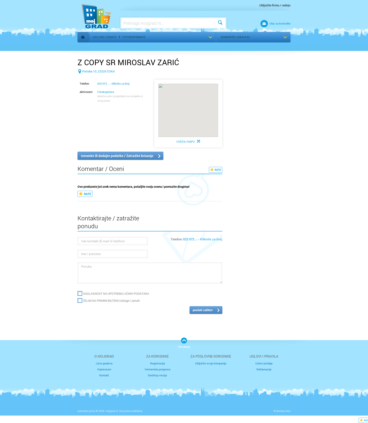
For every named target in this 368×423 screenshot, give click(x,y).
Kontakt (104, 375)
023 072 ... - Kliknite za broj (113, 83)
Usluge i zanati (104, 37)
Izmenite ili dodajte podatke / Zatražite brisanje (117, 155)
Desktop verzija (157, 375)
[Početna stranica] (83, 37)
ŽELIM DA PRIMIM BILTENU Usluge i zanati (111, 301)
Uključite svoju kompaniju (210, 363)
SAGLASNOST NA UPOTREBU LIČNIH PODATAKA (116, 294)
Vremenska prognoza (157, 369)
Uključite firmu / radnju (274, 5)
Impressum (104, 369)
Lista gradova (104, 363)
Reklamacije (264, 369)
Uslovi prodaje (264, 363)
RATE (218, 169)
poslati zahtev (203, 310)
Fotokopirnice (133, 37)
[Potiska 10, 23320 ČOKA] (96, 78)
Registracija (157, 363)
